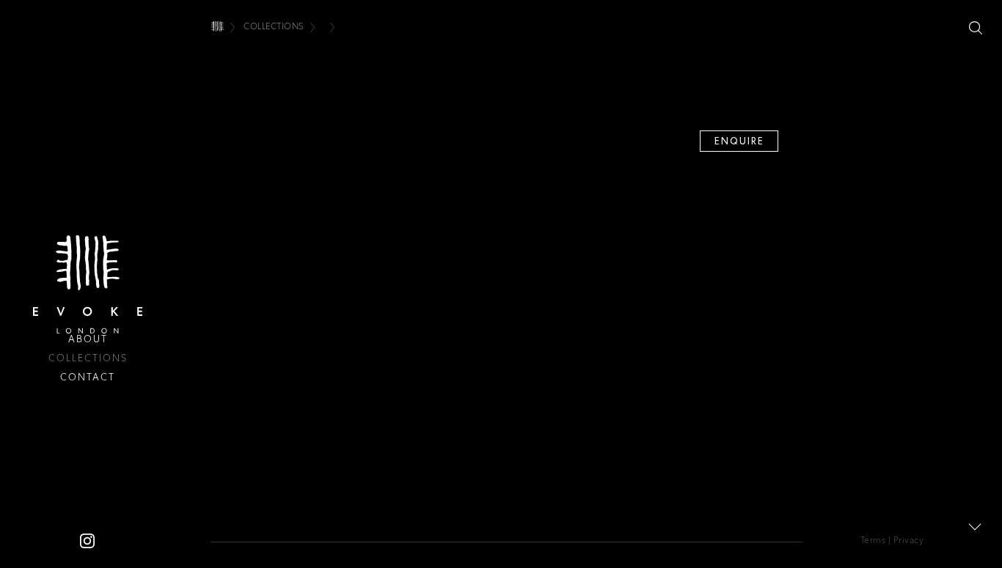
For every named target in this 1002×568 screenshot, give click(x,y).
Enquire (739, 141)
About (88, 339)
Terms (873, 540)
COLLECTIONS (274, 26)
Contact (87, 377)
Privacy (908, 540)
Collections (88, 358)
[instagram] (87, 540)
